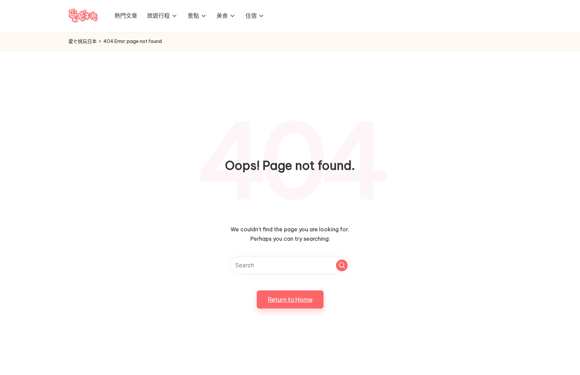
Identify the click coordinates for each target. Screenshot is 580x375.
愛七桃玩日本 (82, 41)
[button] (342, 265)
